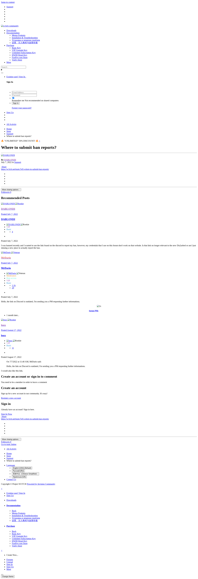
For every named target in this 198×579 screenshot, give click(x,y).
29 (13, 288)
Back (14, 511)
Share (3, 167)
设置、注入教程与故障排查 (25, 43)
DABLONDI (8, 219)
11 (13, 348)
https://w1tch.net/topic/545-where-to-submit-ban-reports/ (25, 169)
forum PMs (93, 311)
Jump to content (8, 2)
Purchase (10, 45)
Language (10, 465)
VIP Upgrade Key (19, 50)
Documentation (13, 33)
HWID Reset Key (19, 55)
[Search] (2, 72)
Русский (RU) (18, 471)
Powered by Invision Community (41, 484)
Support (17, 162)
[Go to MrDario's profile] (6, 252)
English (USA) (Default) (22, 468)
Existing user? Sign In (16, 77)
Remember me (18, 100)
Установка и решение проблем (26, 40)
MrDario (6, 268)
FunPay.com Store (19, 57)
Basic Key (16, 48)
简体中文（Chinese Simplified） (25, 474)
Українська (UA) (19, 477)
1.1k (14, 285)
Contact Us (11, 479)
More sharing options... (11, 190)
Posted (9, 214)
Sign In (15, 103)
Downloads (11, 30)
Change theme (7, 577)
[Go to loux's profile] (4, 320)
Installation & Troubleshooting (25, 38)
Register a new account (11, 398)
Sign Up (10, 112)
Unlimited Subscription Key (24, 52)
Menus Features (18, 35)
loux (3, 335)
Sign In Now (6, 414)
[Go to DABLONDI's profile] (8, 155)
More (8, 62)
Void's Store (17, 60)
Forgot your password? (22, 108)
